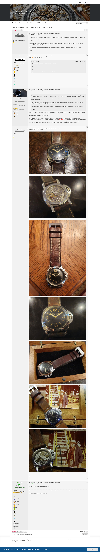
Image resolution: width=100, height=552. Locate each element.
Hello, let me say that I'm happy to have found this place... (32, 27)
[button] (84, 30)
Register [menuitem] (82, 2)
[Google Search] (87, 23)
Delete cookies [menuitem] (75, 539)
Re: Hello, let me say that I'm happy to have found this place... (44, 33)
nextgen (29, 540)
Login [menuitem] (87, 2)
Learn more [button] (44, 549)
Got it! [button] (92, 549)
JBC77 (19, 33)
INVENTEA (25, 540)
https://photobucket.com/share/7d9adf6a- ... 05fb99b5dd (43, 69)
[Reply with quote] (87, 32)
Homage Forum (23, 11)
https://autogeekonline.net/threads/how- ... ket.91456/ (40, 75)
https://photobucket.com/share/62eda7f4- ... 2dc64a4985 (43, 63)
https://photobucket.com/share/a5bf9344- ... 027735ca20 (43, 66)
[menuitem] (13, 20)
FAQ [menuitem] (18, 19)
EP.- (19, 55)
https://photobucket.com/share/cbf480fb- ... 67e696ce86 (43, 71)
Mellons (19, 484)
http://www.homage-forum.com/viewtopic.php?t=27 (38, 493)
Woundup (20, 98)
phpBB (17, 539)
